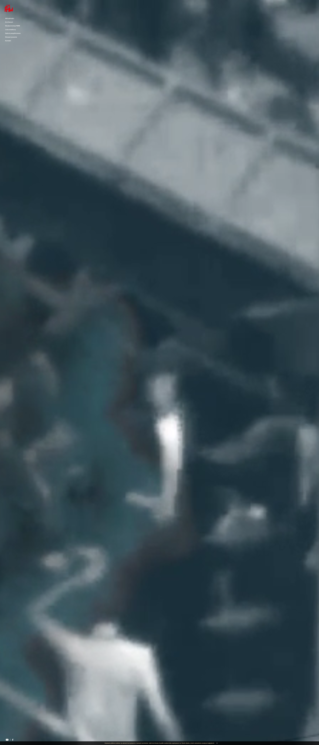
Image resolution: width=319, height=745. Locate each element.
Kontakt (8, 41)
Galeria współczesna (13, 33)
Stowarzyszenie (11, 37)
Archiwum (9, 22)
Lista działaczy (10, 30)
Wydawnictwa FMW (12, 26)
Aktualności (9, 18)
